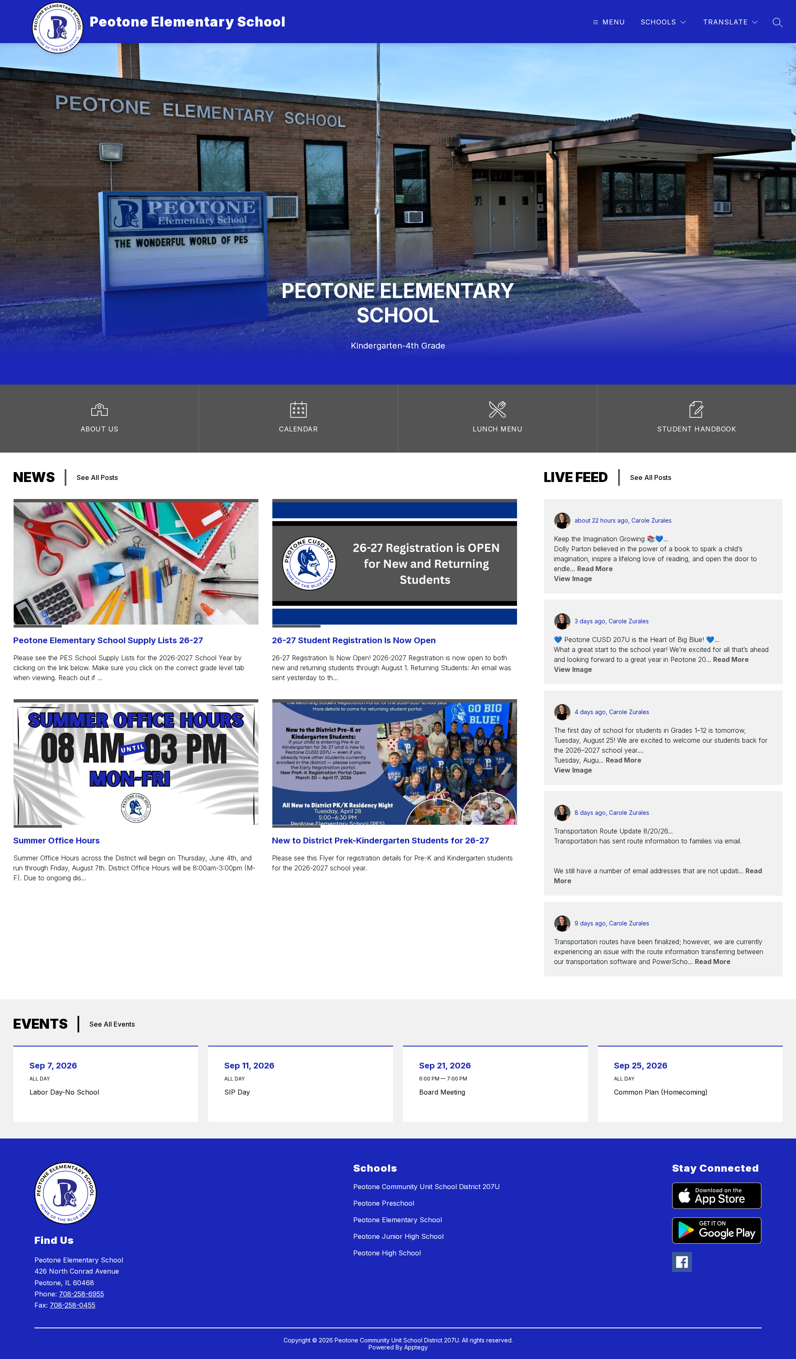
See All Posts (97, 477)
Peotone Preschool (383, 1203)
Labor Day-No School (66, 1092)
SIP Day (239, 1092)
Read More (595, 568)
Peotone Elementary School (397, 1220)
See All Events (112, 1024)
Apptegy (416, 1347)
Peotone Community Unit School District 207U (426, 1186)
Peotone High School (387, 1253)
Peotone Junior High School (398, 1236)
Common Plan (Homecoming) (663, 1092)
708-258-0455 (72, 1305)
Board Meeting (444, 1092)
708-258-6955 (81, 1294)
